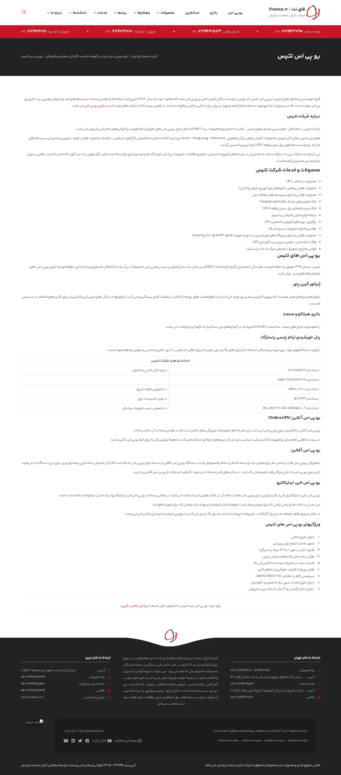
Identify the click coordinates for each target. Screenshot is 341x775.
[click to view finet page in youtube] (67, 740)
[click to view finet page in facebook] (88, 740)
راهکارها (143, 13)
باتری (213, 13)
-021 (289, 31)
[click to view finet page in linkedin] (74, 740)
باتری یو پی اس (94, 106)
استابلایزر (192, 13)
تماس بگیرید (129, 606)
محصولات (168, 13)
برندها (122, 13)
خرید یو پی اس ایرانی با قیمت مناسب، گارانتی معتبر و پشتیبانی (87, 56)
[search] (23, 11)
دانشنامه (80, 13)
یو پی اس (235, 13)
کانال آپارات (99, 740)
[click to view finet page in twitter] (81, 740)
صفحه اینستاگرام (126, 740)
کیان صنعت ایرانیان (144, 56)
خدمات (102, 13)
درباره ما (56, 13)
